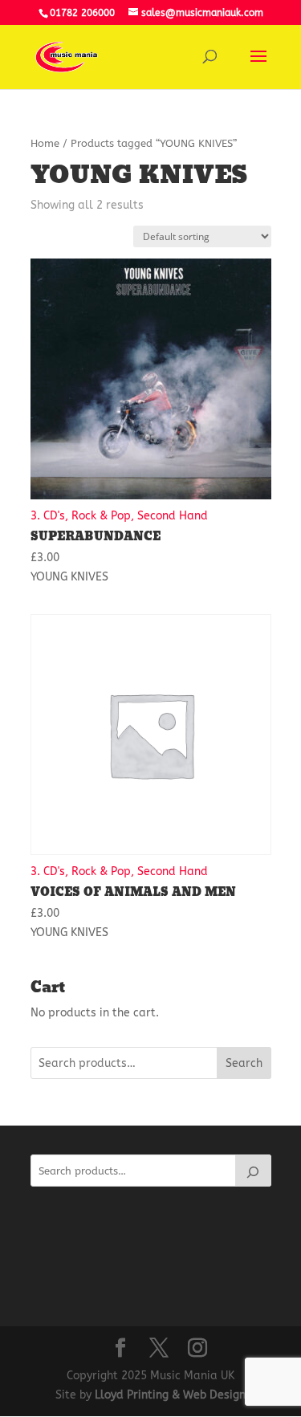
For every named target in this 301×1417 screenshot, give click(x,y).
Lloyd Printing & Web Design (170, 1395)
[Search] (252, 1170)
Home (45, 143)
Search (244, 1063)
